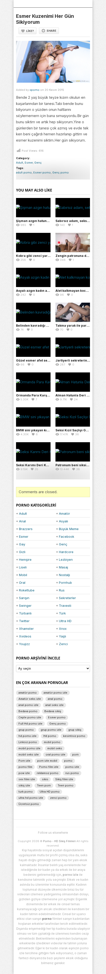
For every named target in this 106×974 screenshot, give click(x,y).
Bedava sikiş (52, 711)
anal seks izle (54, 705)
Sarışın (24, 598)
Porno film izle (48, 767)
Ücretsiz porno (28, 804)
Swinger (25, 606)
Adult (19, 162)
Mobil (23, 575)
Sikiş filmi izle (64, 779)
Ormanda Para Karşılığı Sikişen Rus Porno (49, 395)
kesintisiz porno (74, 736)
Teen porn (44, 785)
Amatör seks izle (29, 699)
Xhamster (26, 629)
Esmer (29, 162)
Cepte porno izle (29, 717)
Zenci (63, 644)
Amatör (64, 513)
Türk (62, 613)
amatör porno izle (55, 692)
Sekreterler (67, 598)
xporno (34, 90)
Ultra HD (65, 621)
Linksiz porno (27, 742)
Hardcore (66, 552)
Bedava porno (27, 711)
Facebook (66, 536)
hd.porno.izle (27, 736)
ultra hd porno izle (30, 798)
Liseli (23, 567)
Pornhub (65, 582)
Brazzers (26, 529)
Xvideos (25, 636)
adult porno (24, 172)
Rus (62, 590)
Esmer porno (42, 172)
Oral (22, 582)
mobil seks (54, 748)
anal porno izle (28, 705)
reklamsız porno (47, 773)
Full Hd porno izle (30, 723)
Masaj (63, 567)
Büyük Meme (69, 529)
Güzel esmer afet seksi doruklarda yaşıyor (49, 360)
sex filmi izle (26, 779)
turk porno (25, 791)
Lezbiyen (66, 559)
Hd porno (49, 736)
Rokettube (27, 590)
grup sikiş (74, 729)
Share (51, 30)
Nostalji (64, 575)
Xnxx (63, 629)
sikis (45, 779)
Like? (30, 31)
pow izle (24, 773)
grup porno (26, 729)
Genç (38, 162)
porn (75, 754)
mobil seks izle (28, 754)
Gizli (22, 552)
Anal (22, 521)
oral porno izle (55, 754)
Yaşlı (62, 636)
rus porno (72, 773)
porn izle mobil (47, 760)
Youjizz (24, 644)
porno (68, 760)
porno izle (72, 767)
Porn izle (24, 760)
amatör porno (27, 692)
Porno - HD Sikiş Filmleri (59, 841)
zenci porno (58, 798)
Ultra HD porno (50, 791)
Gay (22, 544)
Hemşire (25, 559)
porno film (25, 767)
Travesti (65, 606)
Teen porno (65, 785)
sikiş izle (24, 785)
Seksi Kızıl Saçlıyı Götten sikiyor (80, 430)
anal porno (55, 699)
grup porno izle (51, 729)
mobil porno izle (29, 748)
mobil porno (52, 742)
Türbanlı (25, 613)
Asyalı (63, 521)
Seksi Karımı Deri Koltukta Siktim (41, 465)
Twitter (24, 621)
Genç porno (60, 172)
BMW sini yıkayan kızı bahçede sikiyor (45, 430)
